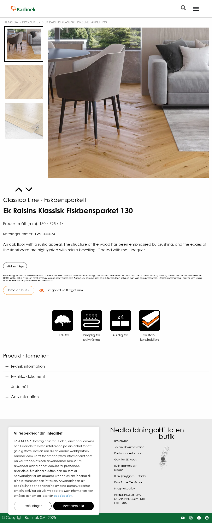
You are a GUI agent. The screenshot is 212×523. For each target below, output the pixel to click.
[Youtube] (183, 518)
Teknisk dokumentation (129, 447)
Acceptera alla (73, 506)
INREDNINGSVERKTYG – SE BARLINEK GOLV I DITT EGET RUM (129, 499)
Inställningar (33, 506)
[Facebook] (199, 518)
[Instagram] (191, 518)
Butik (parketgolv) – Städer (127, 468)
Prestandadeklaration (128, 453)
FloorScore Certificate (128, 482)
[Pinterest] (207, 518)
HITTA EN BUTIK (18, 290)
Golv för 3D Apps (125, 459)
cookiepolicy (63, 495)
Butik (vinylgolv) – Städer (130, 476)
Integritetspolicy (124, 488)
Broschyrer (121, 441)
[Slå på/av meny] (196, 8)
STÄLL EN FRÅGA (15, 266)
